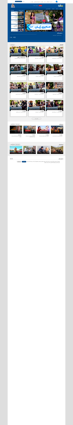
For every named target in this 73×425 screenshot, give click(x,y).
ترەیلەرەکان (53, 8)
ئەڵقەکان (61, 8)
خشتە (45, 1)
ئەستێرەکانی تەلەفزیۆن (37, 1)
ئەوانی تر (32, 1)
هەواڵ (42, 1)
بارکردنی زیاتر (36, 118)
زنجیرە (51, 1)
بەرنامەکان (48, 1)
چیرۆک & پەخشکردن (48, 8)
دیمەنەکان (57, 8)
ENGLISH (23, 1)
